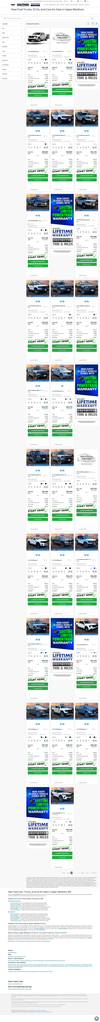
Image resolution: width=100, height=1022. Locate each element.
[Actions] (47, 51)
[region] (38, 78)
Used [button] (58, 4)
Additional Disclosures (42, 1010)
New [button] (47, 4)
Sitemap (24, 1010)
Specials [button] (62, 4)
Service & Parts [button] (74, 4)
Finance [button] (67, 4)
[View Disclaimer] (40, 63)
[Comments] (45, 63)
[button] (48, 36)
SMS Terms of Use (33, 1010)
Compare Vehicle (34, 105)
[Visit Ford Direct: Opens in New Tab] (50, 1011)
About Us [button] (87, 4)
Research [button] (81, 4)
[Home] (44, 5)
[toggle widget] (97, 1019)
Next (82, 872)
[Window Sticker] (47, 63)
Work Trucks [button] (52, 4)
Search (92, 18)
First (63, 872)
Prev (68, 872)
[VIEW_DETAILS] (62, 36)
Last (87, 872)
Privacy (28, 1010)
